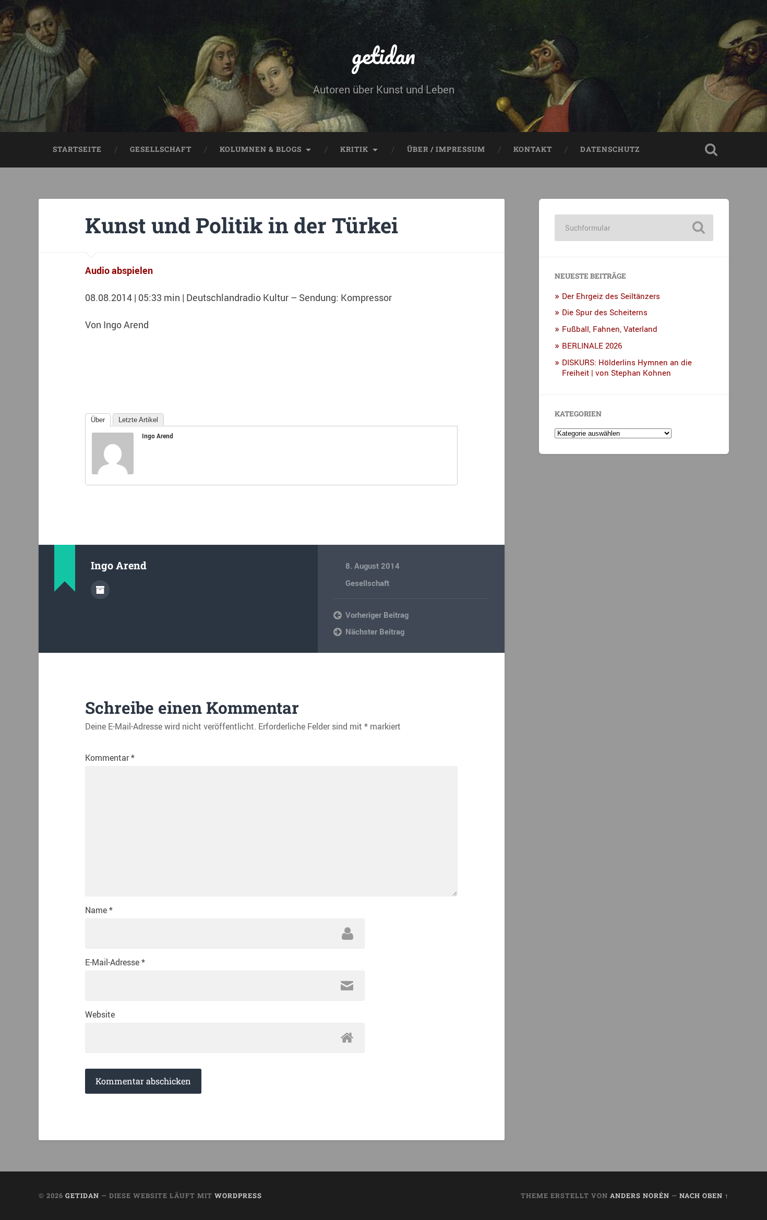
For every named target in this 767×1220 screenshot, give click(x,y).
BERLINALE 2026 (592, 345)
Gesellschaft (160, 149)
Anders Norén (639, 1195)
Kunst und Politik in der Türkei (241, 225)
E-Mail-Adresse (115, 962)
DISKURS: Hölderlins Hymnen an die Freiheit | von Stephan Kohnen (627, 367)
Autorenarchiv (100, 589)
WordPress (238, 1195)
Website (100, 1014)
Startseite (77, 149)
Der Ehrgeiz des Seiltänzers (611, 296)
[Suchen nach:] (634, 227)
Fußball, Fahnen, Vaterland (609, 329)
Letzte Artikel (138, 420)
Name (99, 910)
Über (98, 420)
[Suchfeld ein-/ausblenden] (711, 150)
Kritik (354, 149)
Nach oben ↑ (704, 1195)
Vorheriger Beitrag (377, 614)
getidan (383, 55)
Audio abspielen (119, 270)
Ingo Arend (157, 436)
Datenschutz (610, 149)
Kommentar (110, 757)
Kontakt (532, 149)
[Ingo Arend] (113, 470)
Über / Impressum (446, 149)
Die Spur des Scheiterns (605, 312)
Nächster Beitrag (374, 631)
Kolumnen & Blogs (261, 149)
